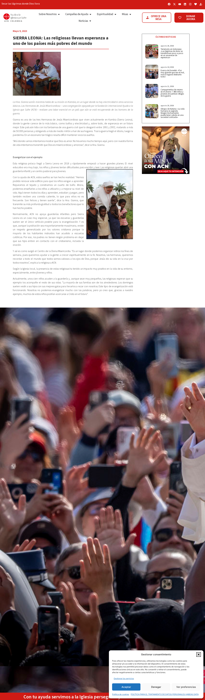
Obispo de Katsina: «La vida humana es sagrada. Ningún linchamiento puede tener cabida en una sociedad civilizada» (172, 113)
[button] (198, 654)
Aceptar (126, 686)
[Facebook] (169, 4)
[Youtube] (179, 4)
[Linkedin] (185, 4)
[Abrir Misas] (130, 14)
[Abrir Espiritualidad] (115, 14)
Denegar (156, 686)
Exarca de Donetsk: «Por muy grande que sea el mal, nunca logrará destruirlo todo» (172, 73)
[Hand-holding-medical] (200, 4)
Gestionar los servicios (124, 678)
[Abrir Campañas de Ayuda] (90, 14)
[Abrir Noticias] (90, 21)
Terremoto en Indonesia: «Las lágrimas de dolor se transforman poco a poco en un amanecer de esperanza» (172, 53)
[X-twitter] (174, 4)
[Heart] (195, 4)
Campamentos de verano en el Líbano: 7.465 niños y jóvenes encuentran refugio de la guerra (172, 92)
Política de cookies (120, 694)
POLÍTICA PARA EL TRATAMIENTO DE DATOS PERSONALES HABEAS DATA (165, 694)
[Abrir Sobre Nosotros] (58, 14)
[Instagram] (190, 4)
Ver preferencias (186, 686)
